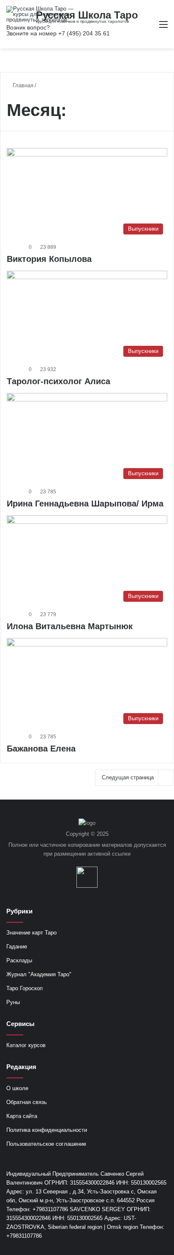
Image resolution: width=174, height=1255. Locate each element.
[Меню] (163, 27)
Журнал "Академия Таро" (38, 974)
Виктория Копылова (49, 259)
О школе (17, 1088)
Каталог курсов (26, 1045)
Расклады (19, 960)
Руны (13, 1002)
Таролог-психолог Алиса (58, 381)
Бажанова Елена (41, 748)
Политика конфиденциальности (46, 1130)
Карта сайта (21, 1116)
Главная (22, 85)
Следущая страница (128, 777)
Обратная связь (26, 1102)
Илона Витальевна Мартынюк (70, 626)
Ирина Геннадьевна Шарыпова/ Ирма (85, 503)
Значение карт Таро (31, 932)
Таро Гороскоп (24, 988)
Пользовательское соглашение (46, 1144)
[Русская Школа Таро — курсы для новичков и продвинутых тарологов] (40, 14)
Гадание (16, 946)
